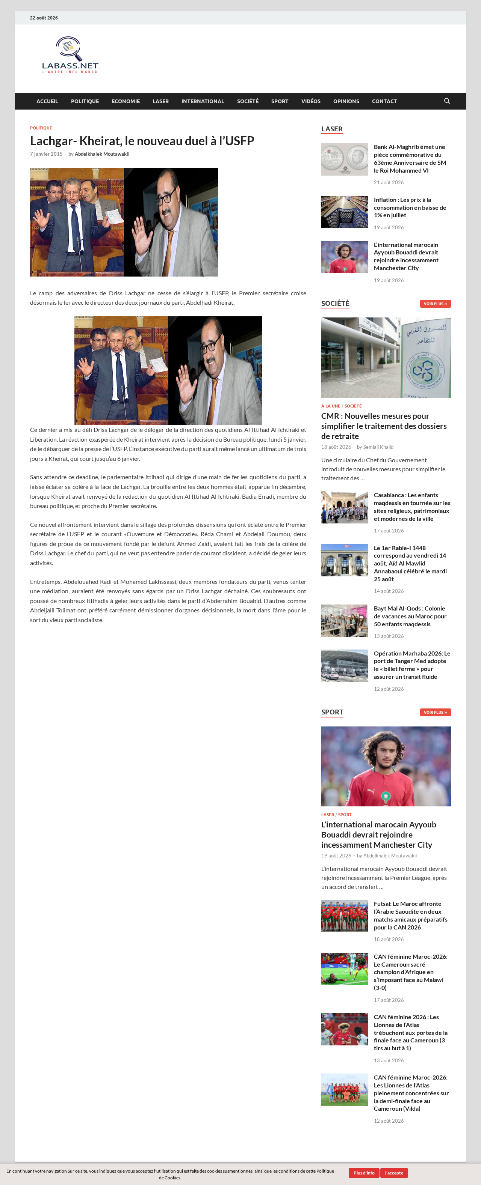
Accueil (47, 101)
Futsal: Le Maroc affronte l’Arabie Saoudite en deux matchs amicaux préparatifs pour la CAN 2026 (411, 915)
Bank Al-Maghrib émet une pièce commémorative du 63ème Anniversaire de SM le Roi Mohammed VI (410, 158)
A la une (330, 406)
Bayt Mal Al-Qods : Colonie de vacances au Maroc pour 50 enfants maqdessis (410, 616)
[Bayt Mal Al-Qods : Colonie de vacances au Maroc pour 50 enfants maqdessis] (344, 608)
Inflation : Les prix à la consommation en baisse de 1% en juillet (410, 207)
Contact (384, 101)
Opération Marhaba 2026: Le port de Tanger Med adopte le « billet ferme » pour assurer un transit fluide (412, 665)
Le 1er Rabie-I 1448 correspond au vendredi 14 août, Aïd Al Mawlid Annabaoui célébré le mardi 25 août (410, 563)
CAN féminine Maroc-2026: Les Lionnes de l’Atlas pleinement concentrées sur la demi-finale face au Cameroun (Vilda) (411, 1093)
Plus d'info (364, 1173)
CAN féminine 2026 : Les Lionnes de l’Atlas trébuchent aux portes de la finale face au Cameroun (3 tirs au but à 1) (411, 1032)
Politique (85, 101)
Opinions (346, 101)
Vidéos (311, 101)
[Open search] (447, 101)
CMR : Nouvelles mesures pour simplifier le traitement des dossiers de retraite (384, 426)
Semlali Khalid (378, 447)
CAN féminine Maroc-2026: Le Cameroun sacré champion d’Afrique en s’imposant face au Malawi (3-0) (411, 972)
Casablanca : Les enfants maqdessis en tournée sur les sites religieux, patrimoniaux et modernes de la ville (412, 506)
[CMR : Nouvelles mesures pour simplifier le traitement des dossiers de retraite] (386, 321)
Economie (126, 101)
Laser (161, 101)
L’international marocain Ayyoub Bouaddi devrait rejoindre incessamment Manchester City (406, 256)
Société (248, 101)
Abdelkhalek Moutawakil (102, 154)
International (203, 101)
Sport (280, 101)
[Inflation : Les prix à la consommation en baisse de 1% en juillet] (344, 200)
